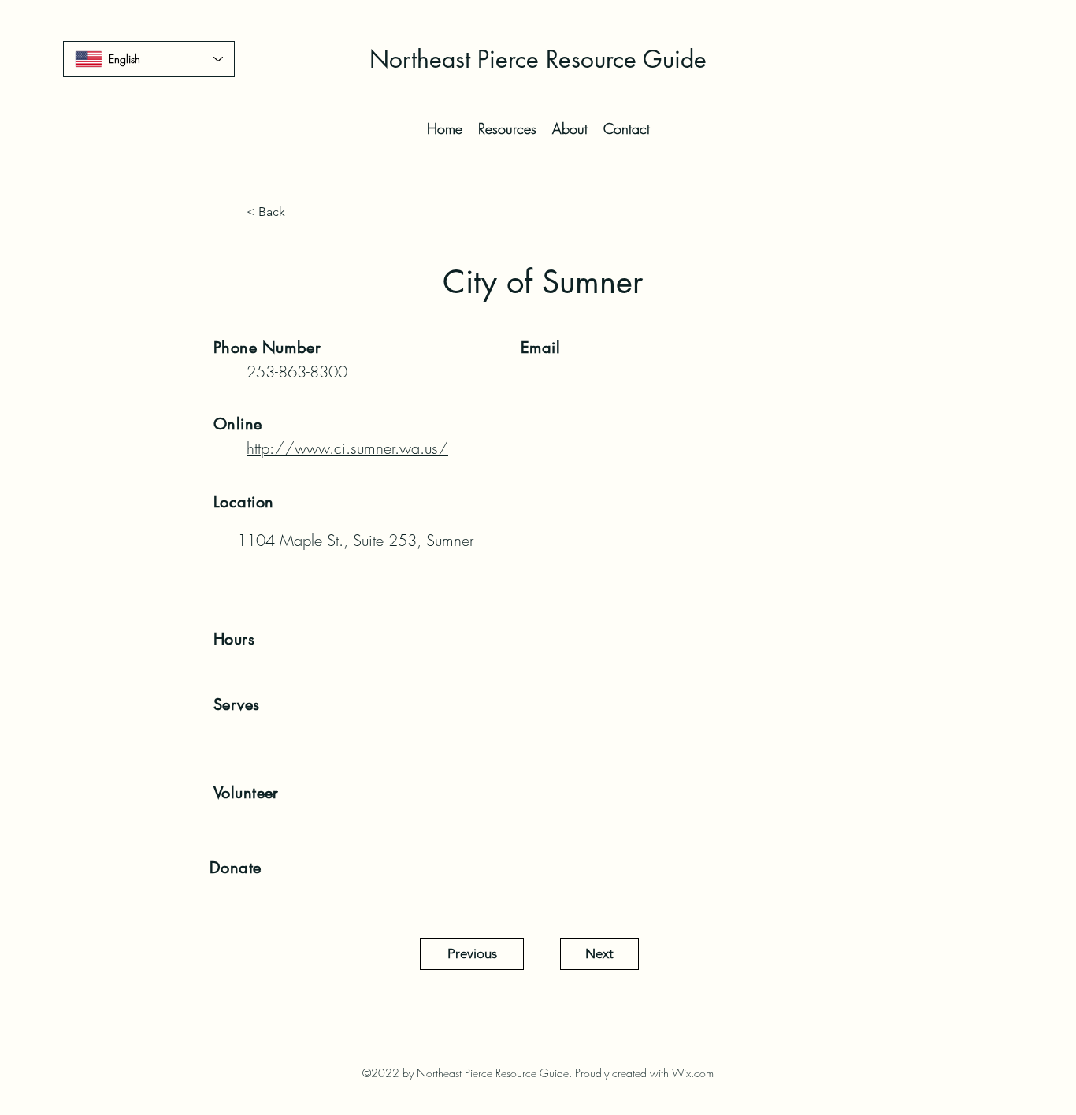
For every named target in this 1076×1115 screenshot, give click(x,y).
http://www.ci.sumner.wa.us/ (347, 448)
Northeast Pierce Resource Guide (538, 59)
